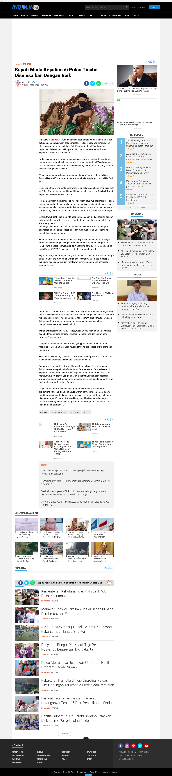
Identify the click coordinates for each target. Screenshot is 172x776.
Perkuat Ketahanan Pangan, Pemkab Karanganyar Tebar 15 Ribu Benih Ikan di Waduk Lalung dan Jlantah (77, 702)
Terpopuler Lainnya (137, 208)
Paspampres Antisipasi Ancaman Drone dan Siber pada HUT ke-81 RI (138, 184)
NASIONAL (35, 15)
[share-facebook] (86, 83)
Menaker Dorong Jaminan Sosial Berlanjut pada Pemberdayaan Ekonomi (77, 611)
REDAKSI (122, 752)
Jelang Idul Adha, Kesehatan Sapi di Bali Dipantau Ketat (137, 316)
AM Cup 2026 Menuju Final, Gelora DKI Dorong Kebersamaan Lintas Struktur (76, 629)
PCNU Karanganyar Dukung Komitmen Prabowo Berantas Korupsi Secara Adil (135, 306)
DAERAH (24, 15)
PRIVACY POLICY (138, 755)
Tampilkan (108, 568)
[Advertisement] (86, 39)
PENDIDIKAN (42, 759)
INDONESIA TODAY (59, 412)
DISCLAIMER (124, 755)
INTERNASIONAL (115, 15)
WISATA (136, 15)
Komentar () (108, 83)
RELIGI (103, 15)
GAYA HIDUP (59, 15)
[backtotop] (86, 739)
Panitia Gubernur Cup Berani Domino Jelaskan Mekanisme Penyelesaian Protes (76, 718)
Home (15, 15)
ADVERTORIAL (17, 752)
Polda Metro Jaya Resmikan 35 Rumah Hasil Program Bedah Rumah (75, 665)
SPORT (127, 15)
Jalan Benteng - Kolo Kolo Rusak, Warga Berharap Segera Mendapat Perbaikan (139, 143)
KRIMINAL (82, 15)
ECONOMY (71, 15)
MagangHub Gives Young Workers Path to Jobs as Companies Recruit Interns (137, 265)
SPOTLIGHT (46, 15)
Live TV (154, 7)
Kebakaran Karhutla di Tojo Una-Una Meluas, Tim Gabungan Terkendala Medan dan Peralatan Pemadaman (77, 685)
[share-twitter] (92, 83)
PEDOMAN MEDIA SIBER (138, 752)
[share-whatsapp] (98, 83)
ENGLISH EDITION (126, 759)
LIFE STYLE (93, 15)
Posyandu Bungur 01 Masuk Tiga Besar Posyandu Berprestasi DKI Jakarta (71, 647)
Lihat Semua (64, 734)
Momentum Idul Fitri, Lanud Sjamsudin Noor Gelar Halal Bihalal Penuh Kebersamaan (137, 326)
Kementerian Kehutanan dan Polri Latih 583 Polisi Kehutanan (74, 593)
